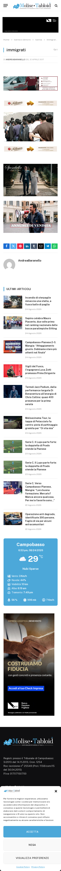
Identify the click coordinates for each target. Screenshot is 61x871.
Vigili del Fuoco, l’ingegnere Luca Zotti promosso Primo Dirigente (40, 370)
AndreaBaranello (15, 59)
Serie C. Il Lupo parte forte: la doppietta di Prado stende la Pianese (41, 445)
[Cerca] (56, 5)
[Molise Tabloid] (32, 5)
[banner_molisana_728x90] (30, 105)
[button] (56, 791)
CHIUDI (54, 823)
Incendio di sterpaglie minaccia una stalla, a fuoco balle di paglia (38, 301)
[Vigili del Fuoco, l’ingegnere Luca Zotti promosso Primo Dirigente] (13, 370)
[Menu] (5, 5)
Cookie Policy (23, 867)
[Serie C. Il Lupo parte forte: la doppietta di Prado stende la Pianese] (13, 446)
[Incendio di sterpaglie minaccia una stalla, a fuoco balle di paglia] (13, 302)
